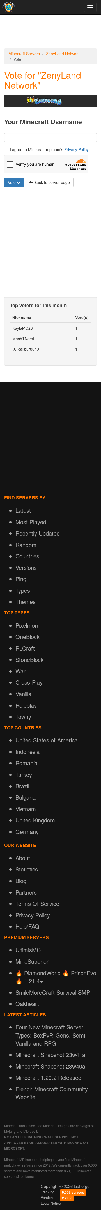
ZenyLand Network (63, 53)
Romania (26, 763)
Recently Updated (37, 533)
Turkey (23, 774)
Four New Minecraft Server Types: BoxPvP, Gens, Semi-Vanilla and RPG (51, 1035)
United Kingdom (35, 820)
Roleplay (26, 705)
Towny (23, 717)
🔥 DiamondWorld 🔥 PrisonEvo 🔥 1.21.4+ (55, 977)
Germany (27, 832)
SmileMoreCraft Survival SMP (52, 992)
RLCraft (25, 648)
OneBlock (27, 636)
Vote (12, 182)
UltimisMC (28, 950)
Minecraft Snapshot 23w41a (50, 1054)
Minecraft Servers (24, 53)
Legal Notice (51, 1203)
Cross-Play (29, 682)
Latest (23, 510)
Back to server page (51, 182)
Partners (26, 892)
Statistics (26, 869)
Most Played (30, 522)
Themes (25, 602)
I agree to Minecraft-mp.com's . (49, 149)
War (20, 671)
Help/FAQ (27, 926)
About (22, 858)
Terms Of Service (37, 903)
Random (25, 545)
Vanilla (23, 694)
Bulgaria (25, 797)
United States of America (46, 740)
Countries (27, 556)
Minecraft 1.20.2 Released (48, 1077)
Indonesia (27, 751)
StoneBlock (29, 659)
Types (22, 590)
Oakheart (27, 1003)
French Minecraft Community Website (51, 1093)
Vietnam (25, 809)
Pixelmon (26, 625)
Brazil (22, 786)
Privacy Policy (76, 149)
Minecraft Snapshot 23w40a (50, 1066)
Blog (20, 881)
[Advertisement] (50, 31)
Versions (26, 567)
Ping (20, 579)
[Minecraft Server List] (8, 7)
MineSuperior (32, 961)
